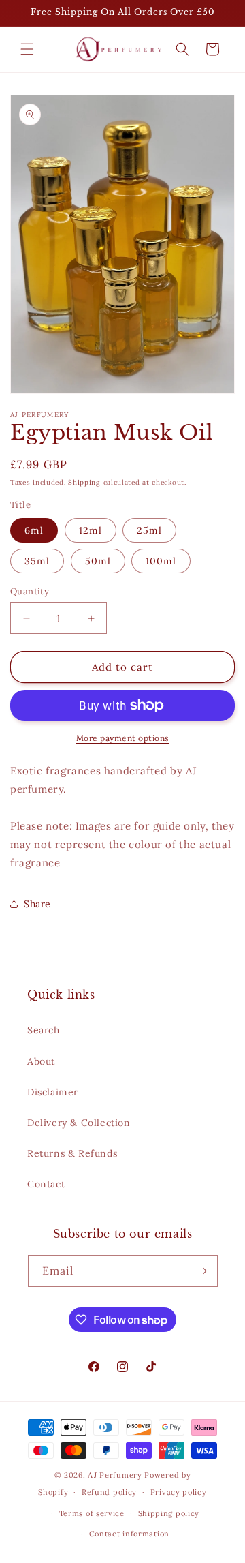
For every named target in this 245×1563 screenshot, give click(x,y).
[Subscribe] (202, 1271)
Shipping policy (169, 1513)
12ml (90, 530)
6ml (34, 530)
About (41, 1061)
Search (43, 1030)
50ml (98, 561)
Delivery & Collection (79, 1123)
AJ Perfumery (115, 1475)
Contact (46, 1184)
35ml (37, 561)
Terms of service (92, 1513)
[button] (27, 49)
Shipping (84, 482)
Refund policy (109, 1492)
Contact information (129, 1533)
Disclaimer (52, 1092)
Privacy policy (178, 1492)
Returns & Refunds (72, 1153)
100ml (161, 561)
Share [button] (37, 904)
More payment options (122, 738)
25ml (149, 530)
